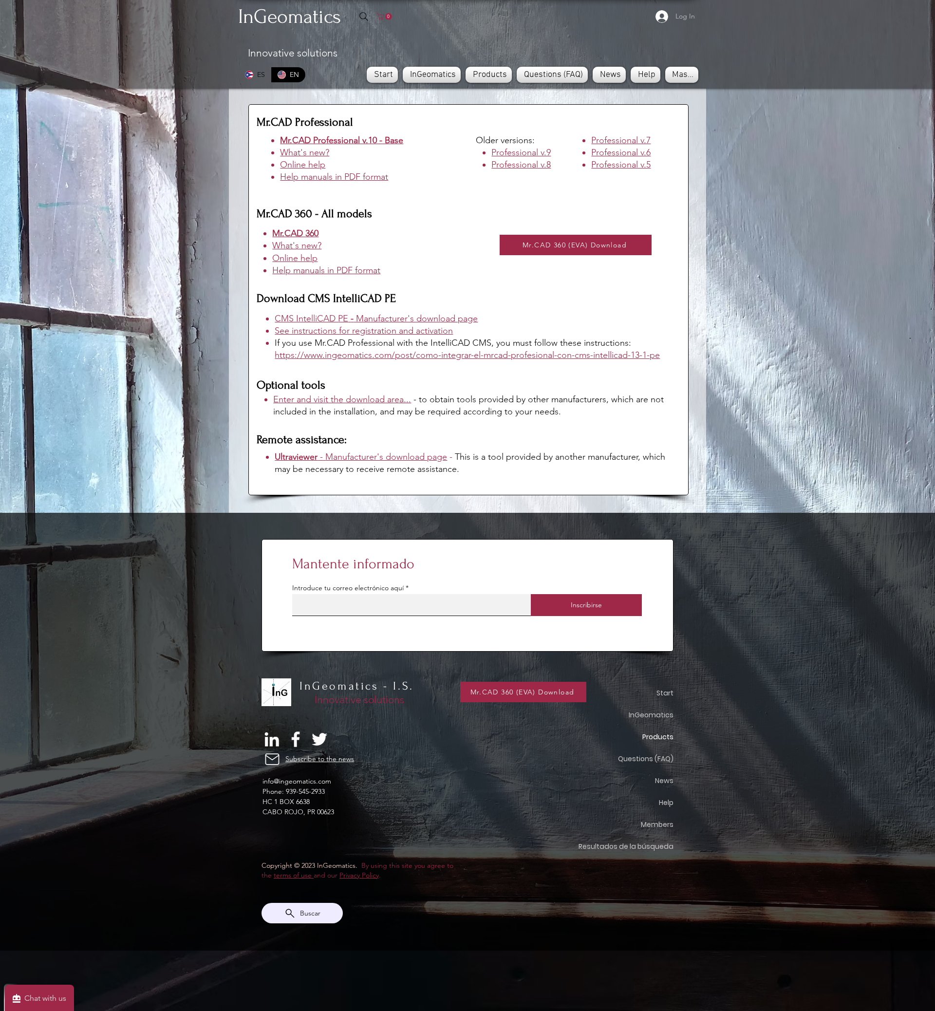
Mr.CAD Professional (305, 122)
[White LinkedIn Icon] (272, 739)
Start (664, 693)
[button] (385, 16)
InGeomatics (651, 715)
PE (343, 318)
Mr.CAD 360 (295, 233)
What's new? (304, 152)
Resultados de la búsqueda (650, 846)
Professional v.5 (621, 164)
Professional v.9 (521, 152)
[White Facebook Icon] (295, 739)
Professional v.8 (521, 164)
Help (666, 802)
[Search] (364, 16)
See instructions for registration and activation (364, 330)
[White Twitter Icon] (319, 739)
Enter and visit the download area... (342, 399)
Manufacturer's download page (386, 456)
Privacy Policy (359, 875)
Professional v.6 (621, 152)
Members (657, 824)
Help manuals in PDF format (334, 176)
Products (657, 737)
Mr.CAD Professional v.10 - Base (341, 140)
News (664, 781)
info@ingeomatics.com (296, 781)
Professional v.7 (621, 140)
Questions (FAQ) (650, 759)
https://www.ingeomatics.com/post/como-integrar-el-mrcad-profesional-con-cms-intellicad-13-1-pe (467, 355)
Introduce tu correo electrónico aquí (348, 587)
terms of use (294, 875)
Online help (302, 164)
